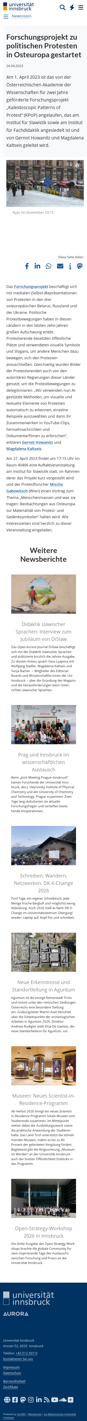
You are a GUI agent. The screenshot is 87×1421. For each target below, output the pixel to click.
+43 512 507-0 (26, 1353)
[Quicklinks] (72, 7)
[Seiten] (80, 7)
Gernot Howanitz (37, 442)
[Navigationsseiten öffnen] (6, 17)
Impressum (11, 1367)
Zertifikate (10, 1387)
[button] (27, 266)
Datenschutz (12, 1373)
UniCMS (21, 1414)
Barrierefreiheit (14, 1381)
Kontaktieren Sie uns (18, 1359)
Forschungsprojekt (31, 286)
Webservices (34, 1414)
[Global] (71, 6)
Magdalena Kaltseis (23, 448)
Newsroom (21, 15)
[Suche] (62, 7)
